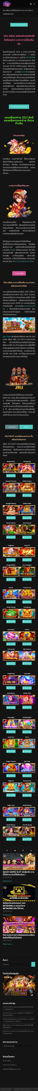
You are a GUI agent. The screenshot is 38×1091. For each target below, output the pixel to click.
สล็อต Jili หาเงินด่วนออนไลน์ (23, 261)
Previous (6, 889)
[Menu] (34, 4)
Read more (7, 881)
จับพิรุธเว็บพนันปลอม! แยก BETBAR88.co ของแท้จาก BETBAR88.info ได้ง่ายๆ (14, 906)
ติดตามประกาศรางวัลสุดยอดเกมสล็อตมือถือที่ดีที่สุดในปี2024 (19, 936)
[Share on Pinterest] (23, 850)
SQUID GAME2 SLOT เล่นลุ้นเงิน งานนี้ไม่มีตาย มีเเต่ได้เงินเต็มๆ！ (18, 873)
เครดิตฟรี (24, 71)
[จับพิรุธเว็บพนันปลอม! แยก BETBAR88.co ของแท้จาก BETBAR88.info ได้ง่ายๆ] (19, 892)
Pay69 (12, 250)
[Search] (30, 4)
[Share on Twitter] (15, 850)
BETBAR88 (30, 57)
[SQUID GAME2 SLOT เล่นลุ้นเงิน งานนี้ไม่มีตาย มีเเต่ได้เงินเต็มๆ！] (19, 861)
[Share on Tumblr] (31, 850)
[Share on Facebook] (7, 850)
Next (32, 889)
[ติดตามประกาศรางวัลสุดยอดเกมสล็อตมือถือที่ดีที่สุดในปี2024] (19, 924)
